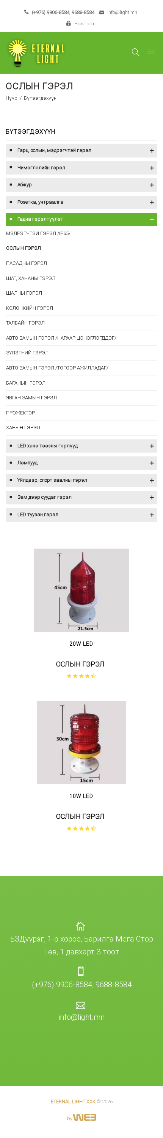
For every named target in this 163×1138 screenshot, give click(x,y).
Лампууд (27, 462)
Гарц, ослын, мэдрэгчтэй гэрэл (54, 150)
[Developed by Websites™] (81, 1113)
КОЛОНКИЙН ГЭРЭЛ (29, 308)
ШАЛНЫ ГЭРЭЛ (24, 293)
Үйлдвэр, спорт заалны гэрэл (52, 480)
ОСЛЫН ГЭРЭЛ (23, 248)
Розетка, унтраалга (40, 202)
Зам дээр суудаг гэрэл (44, 497)
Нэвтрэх (84, 23)
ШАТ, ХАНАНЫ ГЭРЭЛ (30, 278)
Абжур (24, 184)
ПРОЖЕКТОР (20, 413)
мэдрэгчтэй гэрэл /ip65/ (38, 233)
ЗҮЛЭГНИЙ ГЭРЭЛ (27, 353)
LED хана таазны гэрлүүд (47, 445)
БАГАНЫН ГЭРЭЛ (25, 383)
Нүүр (12, 98)
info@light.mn (122, 12)
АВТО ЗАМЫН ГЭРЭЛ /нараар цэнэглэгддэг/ (61, 338)
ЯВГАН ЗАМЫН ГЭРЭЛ (31, 397)
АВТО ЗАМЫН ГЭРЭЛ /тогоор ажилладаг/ (57, 368)
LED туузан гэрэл (37, 514)
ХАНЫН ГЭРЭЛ (23, 427)
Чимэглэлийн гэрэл (41, 167)
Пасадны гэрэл (26, 263)
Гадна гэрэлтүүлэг (40, 219)
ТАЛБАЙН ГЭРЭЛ (25, 323)
